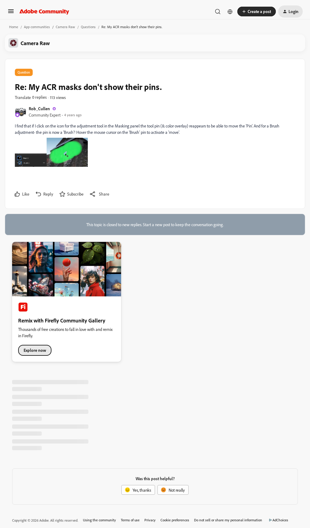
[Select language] (230, 11)
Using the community (99, 520)
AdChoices (280, 520)
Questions (88, 27)
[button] (11, 13)
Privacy (150, 520)
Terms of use (130, 520)
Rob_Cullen (39, 108)
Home (13, 27)
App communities (37, 27)
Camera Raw (65, 27)
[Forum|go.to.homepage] (44, 11)
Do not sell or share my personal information (228, 520)
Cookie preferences (174, 520)
